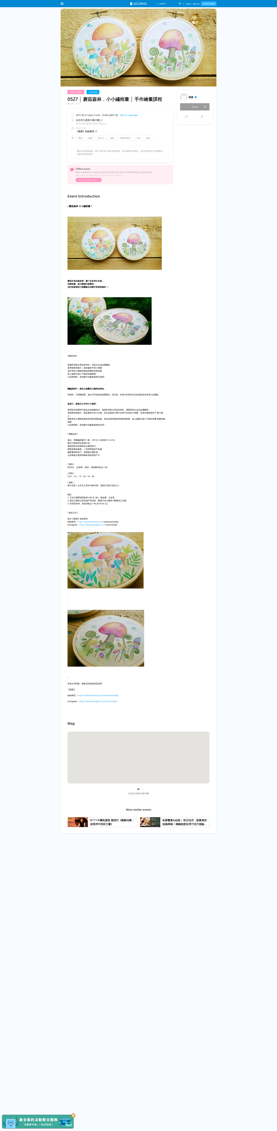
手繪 (138, 138)
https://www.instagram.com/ (92, 524)
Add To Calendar (129, 115)
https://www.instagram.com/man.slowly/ (98, 701)
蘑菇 (80, 138)
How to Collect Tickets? (88, 180)
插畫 (90, 138)
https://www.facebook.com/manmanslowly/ (98, 695)
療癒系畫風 (125, 138)
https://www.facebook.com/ (91, 521)
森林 (148, 138)
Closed (195, 107)
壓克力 (101, 138)
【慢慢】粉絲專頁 (85, 131)
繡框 (112, 138)
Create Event (209, 3)
